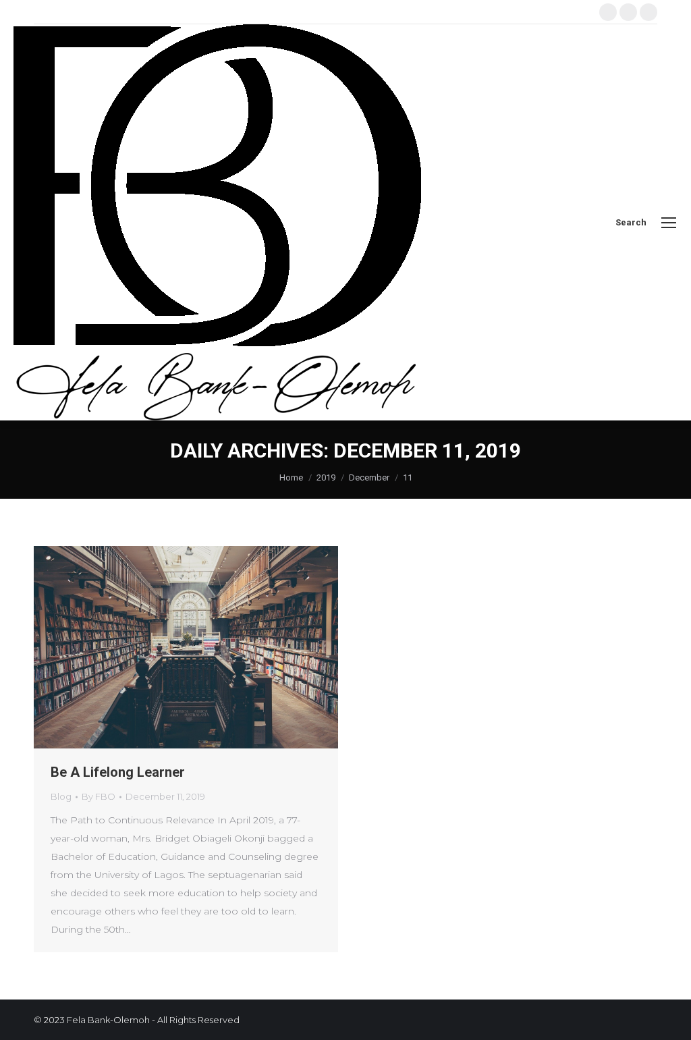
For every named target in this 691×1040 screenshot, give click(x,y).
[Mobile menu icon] (669, 222)
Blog (61, 796)
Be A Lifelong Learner (118, 772)
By (98, 796)
